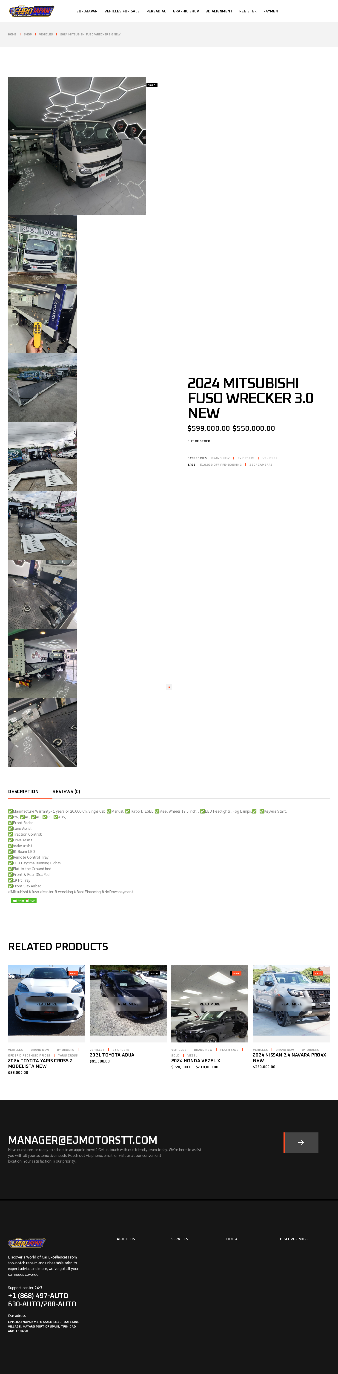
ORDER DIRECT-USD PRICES (29, 1055)
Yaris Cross (68, 1055)
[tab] (30, 793)
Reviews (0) (66, 791)
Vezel (192, 1055)
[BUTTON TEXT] (301, 1142)
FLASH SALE (229, 1049)
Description (23, 791)
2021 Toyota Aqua (112, 1055)
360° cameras (260, 464)
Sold (175, 1055)
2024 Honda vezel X (195, 1061)
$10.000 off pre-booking (221, 464)
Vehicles (270, 458)
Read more (47, 1004)
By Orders (246, 458)
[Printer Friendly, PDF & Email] (24, 900)
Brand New (220, 458)
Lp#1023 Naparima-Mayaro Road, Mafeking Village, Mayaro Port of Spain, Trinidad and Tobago (44, 1327)
